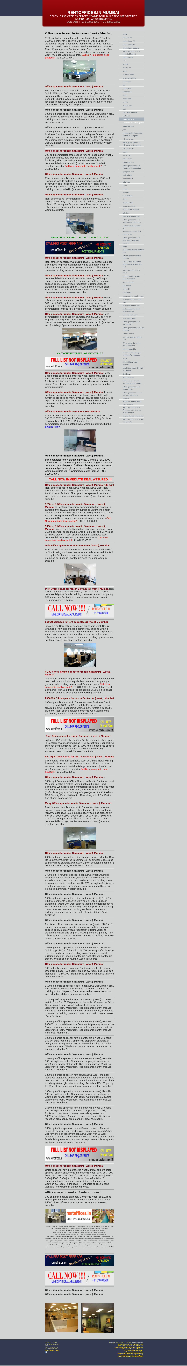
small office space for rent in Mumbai (133, 369)
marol (125, 358)
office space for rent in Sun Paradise (133, 328)
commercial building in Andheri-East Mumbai (132, 353)
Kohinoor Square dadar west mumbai (132, 402)
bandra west (127, 105)
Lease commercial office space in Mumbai (129, 1347)
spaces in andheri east (131, 305)
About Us (126, 289)
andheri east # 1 (129, 41)
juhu (124, 129)
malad (125, 151)
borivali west (128, 178)
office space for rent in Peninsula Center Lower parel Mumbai (132, 410)
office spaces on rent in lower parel (131, 1355)
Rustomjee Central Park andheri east (132, 232)
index (125, 34)
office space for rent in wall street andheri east (132, 220)
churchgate (127, 81)
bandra (125, 102)
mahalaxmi (127, 98)
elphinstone (127, 88)
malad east (127, 155)
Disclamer (127, 374)
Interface (126, 212)
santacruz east (128, 126)
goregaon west (128, 171)
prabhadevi (127, 91)
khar (124, 109)
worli (125, 71)
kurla (125, 185)
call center (127, 285)
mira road (126, 182)
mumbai (126, 192)
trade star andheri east (131, 216)
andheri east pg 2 (129, 44)
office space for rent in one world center (133, 420)
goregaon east (128, 162)
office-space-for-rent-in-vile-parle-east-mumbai (132, 143)
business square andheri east (132, 338)
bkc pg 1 (126, 64)
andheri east (127, 37)
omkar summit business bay (132, 226)
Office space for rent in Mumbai (132, 1349)
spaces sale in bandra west (133, 296)
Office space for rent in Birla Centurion (132, 344)
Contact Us (127, 292)
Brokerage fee (128, 377)
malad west (127, 158)
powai (125, 188)
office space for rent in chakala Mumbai (131, 52)
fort (124, 84)
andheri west (128, 57)
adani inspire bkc (129, 349)
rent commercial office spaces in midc (131, 310)
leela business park (130, 314)
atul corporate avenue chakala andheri (131, 277)
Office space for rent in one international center (132, 381)
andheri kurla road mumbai (130, 363)
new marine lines (129, 78)
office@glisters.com (52, 1350)
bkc (124, 60)
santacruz (126, 115)
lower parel (127, 67)
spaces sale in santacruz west (132, 300)
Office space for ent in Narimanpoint (130, 1356)
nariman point (128, 74)
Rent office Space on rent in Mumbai (130, 1346)
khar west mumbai (130, 112)
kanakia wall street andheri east (133, 250)
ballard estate (128, 202)
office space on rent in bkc (134, 1352)
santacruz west (128, 119)
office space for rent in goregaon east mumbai (132, 166)
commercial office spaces (134, 122)
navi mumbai (128, 195)
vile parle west (128, 139)
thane (125, 199)
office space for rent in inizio (131, 271)
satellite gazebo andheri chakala (132, 256)
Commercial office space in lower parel (130, 1353)
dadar (125, 95)
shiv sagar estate (129, 318)
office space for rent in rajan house (131, 322)
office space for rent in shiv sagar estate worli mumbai (131, 240)
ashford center (128, 333)
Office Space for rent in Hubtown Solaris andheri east (132, 264)
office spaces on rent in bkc (133, 1350)
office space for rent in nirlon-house (131, 387)
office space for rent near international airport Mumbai (132, 395)
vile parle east (128, 148)
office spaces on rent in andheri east (130, 1344)
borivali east (127, 175)
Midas (125, 246)
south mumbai (128, 282)
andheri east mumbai (131, 48)
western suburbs (129, 206)
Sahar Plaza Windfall (131, 209)
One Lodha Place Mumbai (133, 415)
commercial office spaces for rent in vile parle (132, 134)
